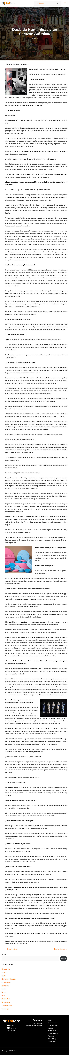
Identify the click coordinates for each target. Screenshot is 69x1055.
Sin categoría (6, 1002)
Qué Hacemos (52, 1025)
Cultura (4, 972)
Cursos (4, 976)
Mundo (4, 989)
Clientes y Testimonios (52, 1029)
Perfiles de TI (6, 999)
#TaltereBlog (52, 1039)
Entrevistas (34, 38)
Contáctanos (52, 1041)
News (3, 992)
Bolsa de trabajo (53, 1033)
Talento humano (7, 1005)
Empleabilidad (6, 982)
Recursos (51, 1036)
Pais (3, 995)
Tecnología (5, 1009)
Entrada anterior (12, 949)
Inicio (49, 1020)
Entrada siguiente (60, 949)
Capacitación (6, 969)
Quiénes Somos (53, 1023)
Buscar (4, 954)
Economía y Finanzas (8, 979)
